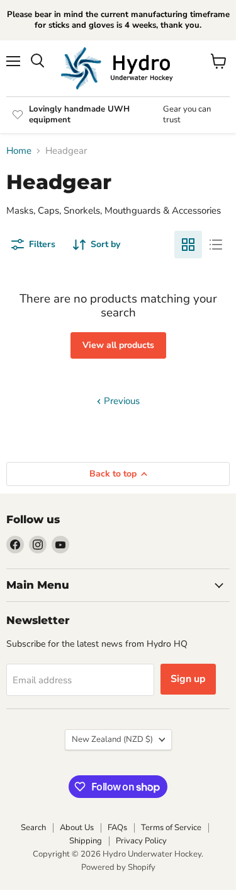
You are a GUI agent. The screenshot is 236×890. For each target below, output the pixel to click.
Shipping (85, 841)
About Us (77, 827)
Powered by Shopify (118, 867)
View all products (118, 345)
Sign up (188, 679)
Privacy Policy (141, 841)
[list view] (216, 244)
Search (33, 827)
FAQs (117, 827)
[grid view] (188, 244)
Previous (120, 401)
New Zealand (112, 739)
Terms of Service (171, 827)
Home (18, 151)
